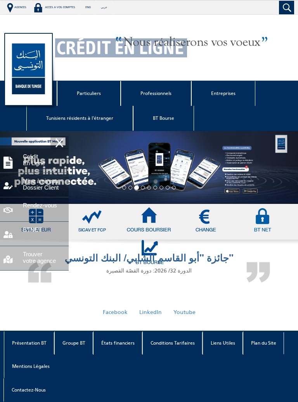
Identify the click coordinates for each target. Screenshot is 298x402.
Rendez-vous (40, 205)
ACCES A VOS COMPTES (60, 7)
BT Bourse (163, 118)
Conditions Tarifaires (173, 343)
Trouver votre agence (39, 257)
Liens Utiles (223, 343)
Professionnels (156, 93)
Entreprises (223, 93)
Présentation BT (29, 343)
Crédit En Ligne (34, 159)
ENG (88, 7)
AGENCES (20, 7)
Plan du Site (263, 343)
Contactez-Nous (29, 390)
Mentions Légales (31, 366)
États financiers (118, 343)
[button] (275, 167)
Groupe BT (73, 343)
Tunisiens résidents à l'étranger (79, 118)
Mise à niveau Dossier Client (41, 184)
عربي (104, 7)
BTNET (32, 229)
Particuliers (89, 93)
